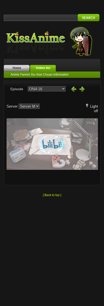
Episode (16, 89)
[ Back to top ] (52, 195)
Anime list (43, 68)
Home (17, 68)
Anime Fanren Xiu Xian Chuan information (40, 74)
